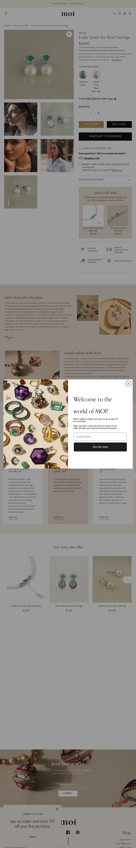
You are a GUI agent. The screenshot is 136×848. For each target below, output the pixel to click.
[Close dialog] (128, 383)
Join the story (100, 446)
